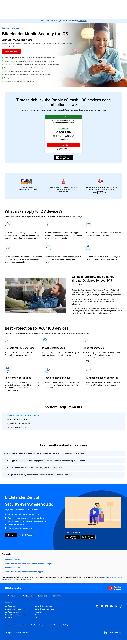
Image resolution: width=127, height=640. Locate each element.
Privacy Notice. (27, 579)
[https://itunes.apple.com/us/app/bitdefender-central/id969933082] (72, 539)
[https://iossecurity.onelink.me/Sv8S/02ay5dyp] (63, 160)
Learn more (82, 21)
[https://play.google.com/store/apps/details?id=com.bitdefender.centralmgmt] (88, 539)
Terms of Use (62, 150)
